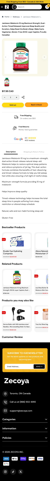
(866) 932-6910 (28, 401)
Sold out (13, 105)
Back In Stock (36, 105)
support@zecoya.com (21, 410)
